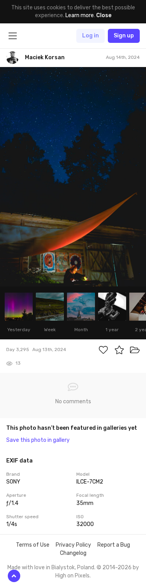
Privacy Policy (73, 545)
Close (103, 15)
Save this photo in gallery (38, 440)
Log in (90, 35)
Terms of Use (32, 545)
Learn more (79, 15)
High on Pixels (72, 575)
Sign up (124, 35)
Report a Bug (113, 545)
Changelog (73, 553)
